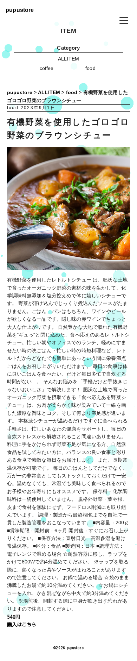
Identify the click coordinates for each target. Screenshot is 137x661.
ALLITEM (68, 59)
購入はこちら (22, 624)
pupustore (20, 10)
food (90, 68)
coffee (47, 68)
